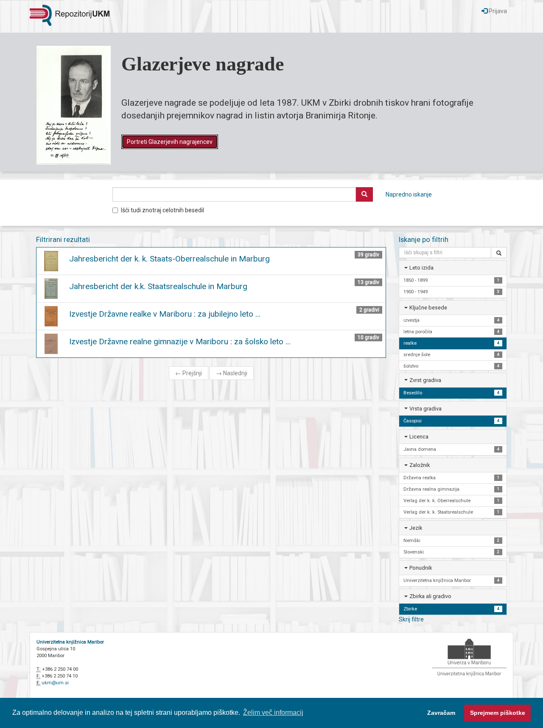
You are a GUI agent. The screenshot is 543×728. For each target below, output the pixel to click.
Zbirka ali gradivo (430, 596)
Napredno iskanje (409, 194)
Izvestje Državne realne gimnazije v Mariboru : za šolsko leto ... (180, 341)
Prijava (497, 11)
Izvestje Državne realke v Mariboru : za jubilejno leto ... (164, 314)
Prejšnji (188, 373)
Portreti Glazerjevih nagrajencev (170, 141)
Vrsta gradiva (425, 408)
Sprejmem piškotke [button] (497, 712)
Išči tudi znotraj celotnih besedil (162, 210)
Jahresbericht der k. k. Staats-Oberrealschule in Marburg (169, 259)
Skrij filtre (411, 619)
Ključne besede (428, 307)
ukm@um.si (55, 683)
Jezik (415, 528)
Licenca (418, 436)
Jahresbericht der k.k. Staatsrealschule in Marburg (158, 286)
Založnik (419, 465)
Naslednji (231, 373)
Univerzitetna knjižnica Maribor (70, 642)
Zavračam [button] (441, 712)
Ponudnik (420, 568)
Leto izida (421, 267)
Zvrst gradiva (425, 380)
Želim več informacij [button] (273, 712)
